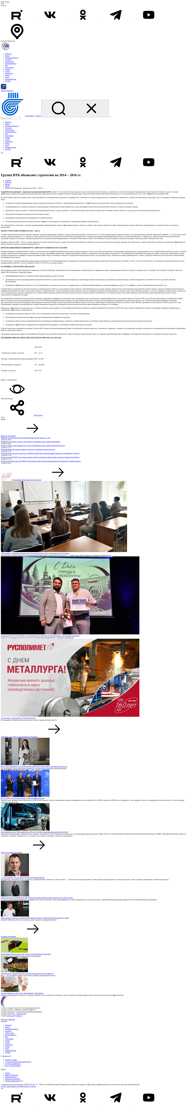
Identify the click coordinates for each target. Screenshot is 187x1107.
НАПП (7, 81)
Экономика (9, 67)
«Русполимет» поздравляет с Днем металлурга (18, 718)
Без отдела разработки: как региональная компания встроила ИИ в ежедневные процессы (34, 766)
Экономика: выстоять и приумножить (15, 737)
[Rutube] (17, 22)
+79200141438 (20, 1014)
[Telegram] (116, 22)
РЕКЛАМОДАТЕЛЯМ (15, 1086)
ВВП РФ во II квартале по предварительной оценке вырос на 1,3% (25, 438)
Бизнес (7, 69)
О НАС (3, 1086)
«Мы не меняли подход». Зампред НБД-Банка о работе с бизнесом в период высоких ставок (35, 918)
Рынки (7, 1073)
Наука (7, 75)
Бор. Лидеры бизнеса (13, 1066)
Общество (9, 73)
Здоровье (4, 936)
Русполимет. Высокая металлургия (26, 480)
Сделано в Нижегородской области (18, 1062)
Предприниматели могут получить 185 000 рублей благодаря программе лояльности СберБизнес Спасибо (40, 453)
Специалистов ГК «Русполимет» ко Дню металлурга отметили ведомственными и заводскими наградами (40, 636)
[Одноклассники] (83, 22)
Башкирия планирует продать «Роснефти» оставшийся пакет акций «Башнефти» (31, 442)
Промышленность (12, 58)
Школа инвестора (11, 1075)
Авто (7, 77)
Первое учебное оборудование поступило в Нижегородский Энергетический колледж (33, 446)
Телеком (8, 60)
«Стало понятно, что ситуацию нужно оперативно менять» (23, 877)
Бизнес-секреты (11, 1077)
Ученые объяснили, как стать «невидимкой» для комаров (22, 993)
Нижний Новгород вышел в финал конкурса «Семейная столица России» (28, 449)
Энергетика (9, 62)
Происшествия (10, 79)
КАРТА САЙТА (30, 1086)
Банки (7, 56)
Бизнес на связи (11, 1060)
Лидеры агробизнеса (12, 1064)
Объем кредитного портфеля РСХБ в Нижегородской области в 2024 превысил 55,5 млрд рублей (37, 898)
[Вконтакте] (50, 22)
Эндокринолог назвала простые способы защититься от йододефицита (27, 973)
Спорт (7, 71)
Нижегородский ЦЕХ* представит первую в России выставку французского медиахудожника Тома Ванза (40, 457)
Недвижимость (10, 63)
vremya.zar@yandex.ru (14, 1016)
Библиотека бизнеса (12, 1079)
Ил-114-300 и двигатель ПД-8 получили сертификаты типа (22, 798)
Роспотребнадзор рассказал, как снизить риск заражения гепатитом (26, 954)
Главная (8, 180)
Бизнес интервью (7, 852)
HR (6, 65)
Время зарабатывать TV (14, 1081)
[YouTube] (148, 22)
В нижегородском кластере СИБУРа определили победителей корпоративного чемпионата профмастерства (41, 461)
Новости (8, 54)
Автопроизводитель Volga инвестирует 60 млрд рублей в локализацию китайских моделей (34, 832)
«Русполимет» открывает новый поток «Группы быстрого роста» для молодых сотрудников (35, 553)
